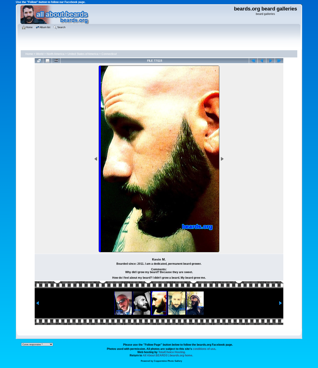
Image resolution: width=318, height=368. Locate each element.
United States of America (83, 54)
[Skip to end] (279, 60)
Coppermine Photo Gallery (168, 361)
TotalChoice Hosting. (172, 352)
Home (29, 54)
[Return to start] (253, 60)
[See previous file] (262, 60)
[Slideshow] (56, 60)
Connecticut (109, 54)
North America (55, 54)
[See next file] (270, 60)
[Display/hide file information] (47, 60)
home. (168, 355)
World (40, 54)
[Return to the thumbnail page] (39, 60)
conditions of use (204, 349)
